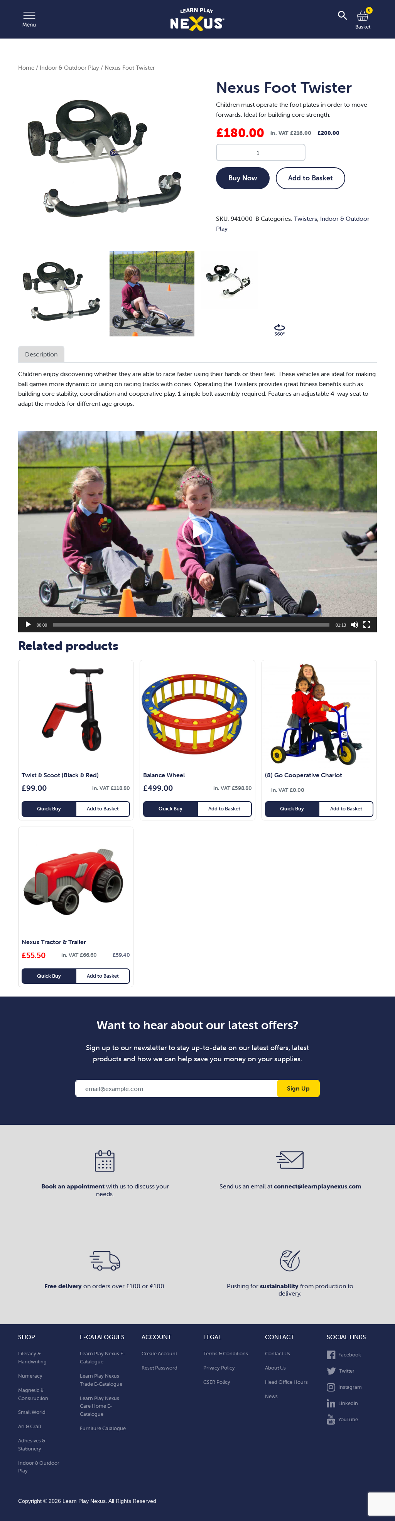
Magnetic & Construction (33, 1394)
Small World (32, 1412)
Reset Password (159, 1368)
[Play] (28, 625)
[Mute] (354, 625)
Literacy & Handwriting (32, 1357)
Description (41, 354)
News (271, 1396)
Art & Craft (29, 1426)
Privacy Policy (219, 1368)
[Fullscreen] (367, 625)
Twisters (305, 218)
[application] (197, 531)
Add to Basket (310, 177)
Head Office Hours (286, 1382)
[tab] (41, 354)
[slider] (191, 625)
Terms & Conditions (225, 1353)
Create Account (159, 1353)
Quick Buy (49, 808)
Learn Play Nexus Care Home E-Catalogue (99, 1406)
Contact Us (277, 1353)
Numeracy (30, 1376)
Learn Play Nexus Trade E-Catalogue (101, 1380)
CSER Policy (216, 1382)
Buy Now (242, 177)
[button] (197, 531)
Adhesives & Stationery (31, 1444)
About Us (275, 1368)
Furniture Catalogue (103, 1428)
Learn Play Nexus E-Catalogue (102, 1357)
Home (26, 67)
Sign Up (298, 1088)
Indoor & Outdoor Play (69, 67)
